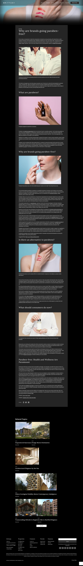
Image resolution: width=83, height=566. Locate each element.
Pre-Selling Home (21, 541)
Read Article (17, 470)
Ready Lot (20, 548)
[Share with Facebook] (23, 402)
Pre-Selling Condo (21, 547)
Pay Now (67, 2)
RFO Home (20, 545)
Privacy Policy (74, 560)
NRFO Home (20, 550)
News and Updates (9, 547)
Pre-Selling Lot (20, 542)
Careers (31, 545)
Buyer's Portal (42, 541)
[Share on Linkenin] (29, 402)
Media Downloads (51, 541)
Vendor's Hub (42, 544)
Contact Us (62, 2)
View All (41, 525)
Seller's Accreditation (33, 547)
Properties (48, 2)
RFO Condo (20, 544)
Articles (52, 2)
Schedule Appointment (34, 542)
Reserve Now (74, 2)
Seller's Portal (42, 542)
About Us (42, 2)
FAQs (31, 544)
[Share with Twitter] (26, 402)
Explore (57, 2)
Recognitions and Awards (10, 542)
